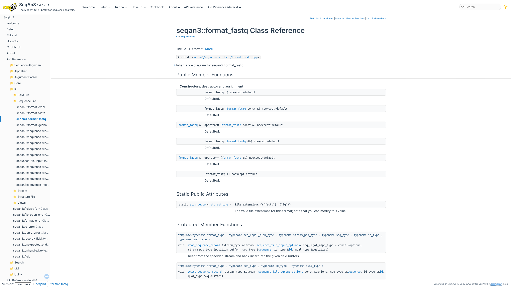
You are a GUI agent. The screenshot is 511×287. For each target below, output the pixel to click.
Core (17, 83)
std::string (219, 204)
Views (22, 202)
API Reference (193, 7)
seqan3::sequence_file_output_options (42, 178)
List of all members (376, 18)
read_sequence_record (204, 245)
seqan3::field (21, 256)
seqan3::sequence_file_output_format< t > (44, 172)
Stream (22, 190)
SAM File (23, 95)
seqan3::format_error (27, 220)
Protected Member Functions (350, 18)
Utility (18, 274)
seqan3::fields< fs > (26, 208)
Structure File (26, 196)
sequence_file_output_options (280, 271)
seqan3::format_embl (30, 107)
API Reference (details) (223, 7)
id (290, 249)
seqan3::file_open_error (29, 214)
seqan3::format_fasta (30, 113)
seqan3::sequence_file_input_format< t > (43, 148)
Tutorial (119, 7)
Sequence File (27, 101)
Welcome (88, 7)
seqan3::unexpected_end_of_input (36, 244)
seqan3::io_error (24, 226)
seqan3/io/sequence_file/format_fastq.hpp (225, 57)
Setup (103, 7)
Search (19, 262)
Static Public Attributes (322, 18)
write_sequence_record (205, 271)
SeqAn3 (9, 17)
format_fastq (236, 108)
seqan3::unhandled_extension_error (37, 250)
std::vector (198, 204)
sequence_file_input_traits (33, 160)
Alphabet (20, 71)
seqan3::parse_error (26, 232)
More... (210, 49)
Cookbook (157, 7)
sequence (264, 249)
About (173, 7)
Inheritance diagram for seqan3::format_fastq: (210, 65)
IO (15, 89)
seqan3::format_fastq (31, 119)
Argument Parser (25, 77)
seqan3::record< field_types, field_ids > (39, 238)
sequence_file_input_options (278, 245)
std (16, 268)
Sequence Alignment (28, 65)
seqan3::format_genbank (33, 125)
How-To (137, 7)
